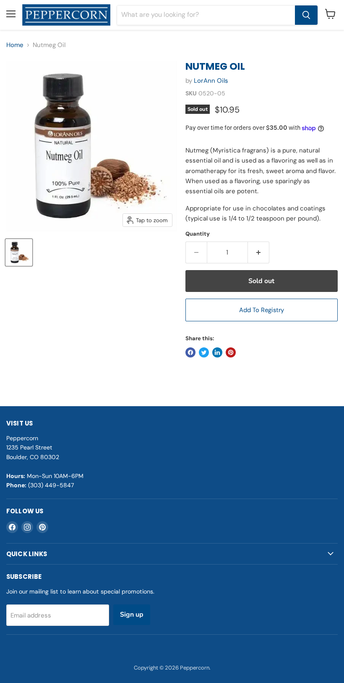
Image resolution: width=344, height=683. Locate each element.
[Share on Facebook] (190, 352)
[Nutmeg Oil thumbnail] (18, 252)
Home (14, 45)
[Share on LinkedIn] (217, 352)
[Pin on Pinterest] (231, 352)
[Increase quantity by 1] (258, 252)
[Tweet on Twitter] (204, 352)
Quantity (197, 234)
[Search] (306, 15)
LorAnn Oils (211, 80)
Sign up (131, 614)
